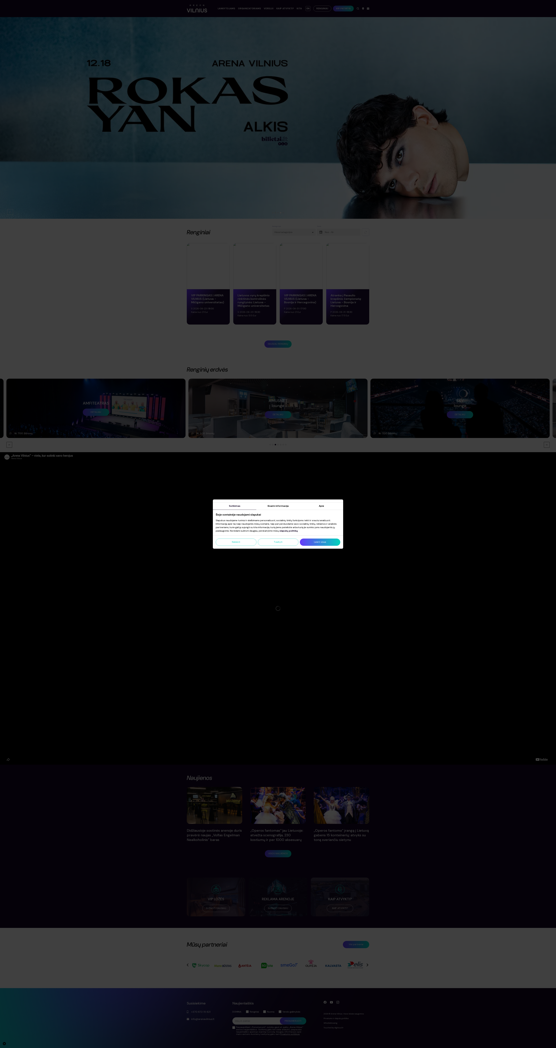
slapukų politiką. (288, 530)
